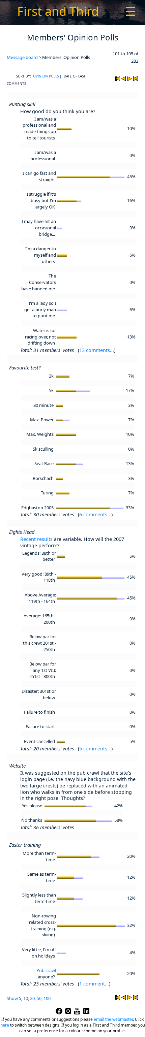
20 (32, 998)
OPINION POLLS (46, 76)
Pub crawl (46, 970)
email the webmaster (113, 1019)
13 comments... (96, 350)
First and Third (58, 11)
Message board (22, 57)
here (4, 1025)
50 (39, 998)
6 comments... (95, 514)
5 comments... (95, 748)
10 (25, 998)
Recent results (36, 539)
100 (47, 998)
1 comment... (94, 983)
